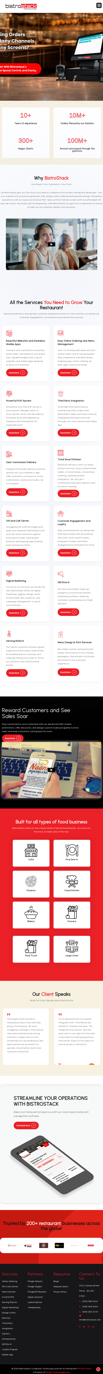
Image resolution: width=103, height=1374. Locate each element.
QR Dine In (7, 1344)
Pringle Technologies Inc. (58, 1372)
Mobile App (7, 1354)
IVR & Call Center (10, 1286)
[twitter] (84, 1326)
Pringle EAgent (35, 1286)
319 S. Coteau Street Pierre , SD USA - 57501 (89, 1290)
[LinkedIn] (93, 1326)
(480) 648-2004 (90, 1306)
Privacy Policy (60, 1291)
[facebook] (80, 1326)
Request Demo (61, 1286)
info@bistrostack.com (90, 1319)
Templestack (34, 1307)
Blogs (56, 1281)
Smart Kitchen (9, 1291)
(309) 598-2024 (90, 1301)
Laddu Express (35, 1302)
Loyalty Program (10, 1349)
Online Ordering (9, 1281)
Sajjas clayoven (35, 1297)
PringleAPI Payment (37, 1291)
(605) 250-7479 (90, 1311)
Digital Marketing (10, 1307)
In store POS (8, 1297)
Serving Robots (9, 1302)
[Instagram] (89, 1326)
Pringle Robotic (35, 1281)
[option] (26, 1037)
